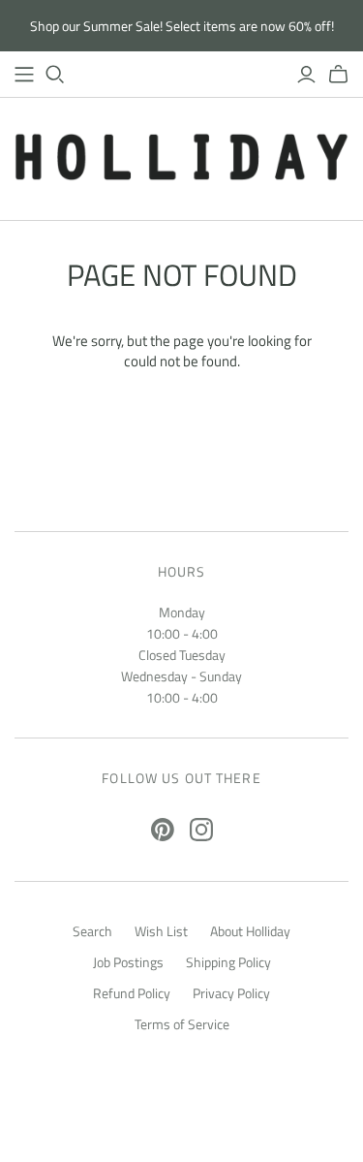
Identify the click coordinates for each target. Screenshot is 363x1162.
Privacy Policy (231, 993)
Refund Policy (131, 993)
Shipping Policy (228, 962)
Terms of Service (182, 1024)
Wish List (161, 931)
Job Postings (128, 962)
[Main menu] (24, 74)
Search (92, 931)
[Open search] (55, 74)
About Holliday (250, 931)
